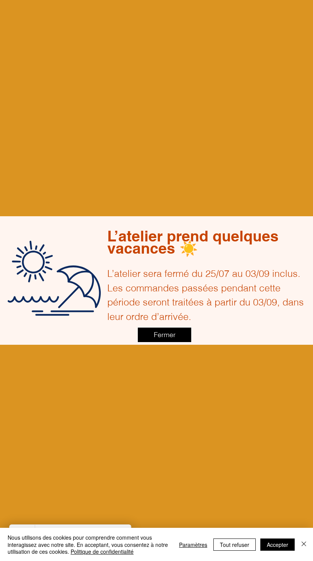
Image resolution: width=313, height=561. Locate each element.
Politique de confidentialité (102, 551)
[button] (164, 334)
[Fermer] (303, 544)
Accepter (277, 544)
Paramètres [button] (193, 544)
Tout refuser (234, 544)
